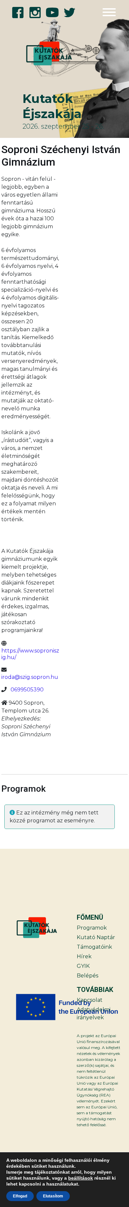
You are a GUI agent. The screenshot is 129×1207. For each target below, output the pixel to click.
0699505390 (27, 689)
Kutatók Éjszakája (51, 106)
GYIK (83, 966)
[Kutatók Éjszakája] (40, 53)
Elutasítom (53, 1196)
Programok (92, 928)
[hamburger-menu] (109, 12)
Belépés (87, 975)
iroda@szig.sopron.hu (29, 677)
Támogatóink (94, 947)
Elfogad (20, 1196)
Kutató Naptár (96, 937)
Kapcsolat (90, 1000)
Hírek (84, 956)
